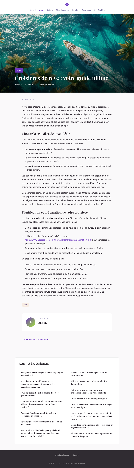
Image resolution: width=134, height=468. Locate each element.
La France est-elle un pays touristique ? (89, 398)
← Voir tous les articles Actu (35, 339)
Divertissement (62, 10)
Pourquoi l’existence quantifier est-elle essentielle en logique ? (38, 414)
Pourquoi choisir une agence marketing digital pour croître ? (42, 373)
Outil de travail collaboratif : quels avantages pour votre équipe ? (91, 406)
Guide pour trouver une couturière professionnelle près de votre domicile (88, 391)
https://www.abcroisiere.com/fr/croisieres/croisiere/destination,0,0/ (58, 240)
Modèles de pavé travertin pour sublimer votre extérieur (89, 373)
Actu (41, 10)
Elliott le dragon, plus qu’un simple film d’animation (89, 382)
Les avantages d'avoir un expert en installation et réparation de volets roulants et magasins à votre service (92, 416)
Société (101, 10)
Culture (49, 10)
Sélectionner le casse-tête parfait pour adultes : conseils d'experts (92, 434)
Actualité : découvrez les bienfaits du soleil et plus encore (41, 423)
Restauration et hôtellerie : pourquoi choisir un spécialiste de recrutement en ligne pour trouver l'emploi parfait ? (41, 433)
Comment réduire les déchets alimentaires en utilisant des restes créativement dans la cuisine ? (42, 404)
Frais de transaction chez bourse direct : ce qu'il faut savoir (40, 394)
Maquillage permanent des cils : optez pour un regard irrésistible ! (92, 426)
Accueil (33, 10)
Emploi (75, 10)
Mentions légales (62, 455)
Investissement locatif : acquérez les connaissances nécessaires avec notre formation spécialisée (38, 384)
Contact (75, 455)
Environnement (88, 10)
